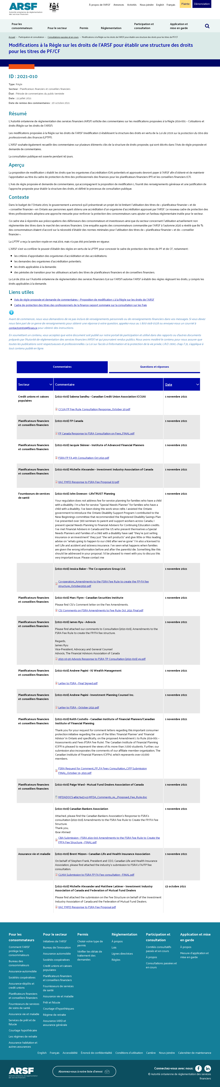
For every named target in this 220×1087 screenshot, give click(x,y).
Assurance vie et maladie (24, 1014)
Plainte (185, 4)
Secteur (23, 384)
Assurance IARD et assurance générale (55, 1023)
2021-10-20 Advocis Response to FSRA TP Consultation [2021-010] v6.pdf (102, 658)
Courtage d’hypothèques (58, 1008)
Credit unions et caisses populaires (57, 968)
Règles (116, 959)
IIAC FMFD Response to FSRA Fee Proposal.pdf (87, 907)
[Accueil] (32, 8)
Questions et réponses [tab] (154, 366)
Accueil (12, 37)
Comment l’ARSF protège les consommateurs (19, 951)
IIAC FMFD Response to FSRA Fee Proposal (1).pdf (88, 481)
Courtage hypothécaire (23, 1030)
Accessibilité (70, 1052)
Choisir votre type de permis (90, 943)
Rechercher (207, 21)
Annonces (119, 4)
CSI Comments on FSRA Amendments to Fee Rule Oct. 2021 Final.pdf (100, 610)
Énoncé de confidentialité (96, 1052)
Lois (114, 947)
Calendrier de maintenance (194, 1052)
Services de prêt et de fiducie (22, 1022)
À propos (117, 941)
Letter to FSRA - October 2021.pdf (78, 707)
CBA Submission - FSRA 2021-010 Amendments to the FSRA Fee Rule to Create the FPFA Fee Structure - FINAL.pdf (109, 840)
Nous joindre (146, 4)
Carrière (151, 1052)
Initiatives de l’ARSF (55, 941)
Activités (132, 4)
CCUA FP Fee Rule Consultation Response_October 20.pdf (94, 409)
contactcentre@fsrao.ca (23, 327)
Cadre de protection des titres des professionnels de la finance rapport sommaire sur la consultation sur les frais (80, 305)
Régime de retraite (54, 1014)
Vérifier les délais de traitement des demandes (89, 955)
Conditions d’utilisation (129, 1052)
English (160, 4)
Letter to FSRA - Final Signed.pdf (78, 683)
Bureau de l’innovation (57, 947)
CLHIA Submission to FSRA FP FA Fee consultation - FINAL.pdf (96, 874)
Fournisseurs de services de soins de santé (24, 1006)
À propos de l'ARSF (99, 4)
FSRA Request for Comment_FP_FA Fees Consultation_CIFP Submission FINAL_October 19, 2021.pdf (102, 770)
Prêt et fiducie (51, 1002)
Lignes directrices (122, 953)
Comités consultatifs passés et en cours (158, 949)
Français (171, 4)
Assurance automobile (57, 953)
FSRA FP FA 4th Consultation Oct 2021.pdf (83, 457)
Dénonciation (202, 4)
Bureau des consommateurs (19, 963)
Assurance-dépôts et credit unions (21, 985)
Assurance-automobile (23, 971)
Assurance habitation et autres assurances (23, 1044)
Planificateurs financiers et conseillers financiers (23, 996)
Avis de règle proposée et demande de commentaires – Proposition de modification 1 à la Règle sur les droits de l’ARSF (84, 299)
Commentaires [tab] (62, 366)
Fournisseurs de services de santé (58, 988)
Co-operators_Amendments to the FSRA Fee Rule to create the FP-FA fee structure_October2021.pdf (103, 583)
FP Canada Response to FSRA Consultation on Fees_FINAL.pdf (96, 433)
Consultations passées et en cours (63, 37)
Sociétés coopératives (22, 977)
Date (168, 384)
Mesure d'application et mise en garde (194, 955)
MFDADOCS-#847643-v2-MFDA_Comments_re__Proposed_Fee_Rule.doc (102, 797)
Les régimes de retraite (23, 1036)
